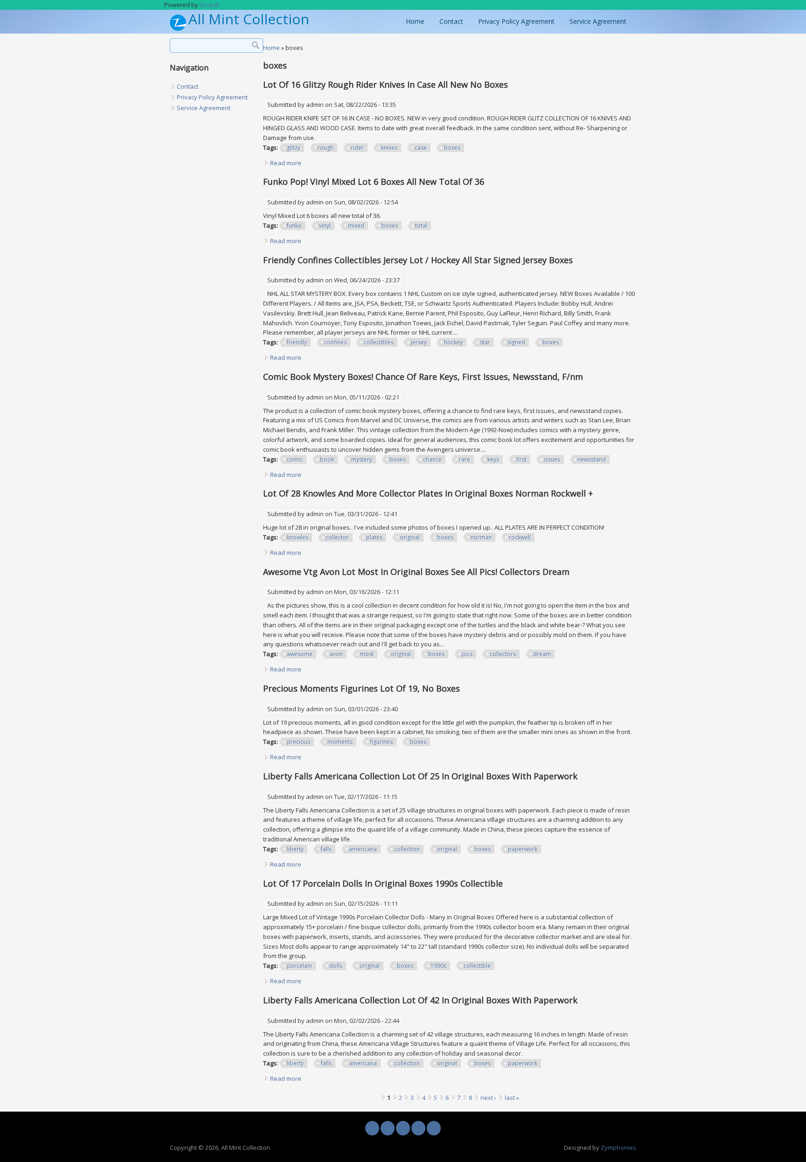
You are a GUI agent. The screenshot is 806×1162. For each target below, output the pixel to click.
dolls (335, 966)
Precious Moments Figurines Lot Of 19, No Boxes (361, 688)
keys (493, 459)
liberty (295, 849)
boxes (452, 148)
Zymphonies (618, 1147)
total (421, 226)
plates (374, 537)
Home (415, 21)
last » (512, 1097)
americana (363, 849)
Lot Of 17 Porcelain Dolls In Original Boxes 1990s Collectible (383, 883)
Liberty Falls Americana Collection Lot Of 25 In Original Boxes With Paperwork (420, 776)
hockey (453, 342)
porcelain (299, 966)
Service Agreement (598, 21)
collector (337, 537)
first (521, 459)
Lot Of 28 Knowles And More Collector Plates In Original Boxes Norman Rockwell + (428, 493)
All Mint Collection (248, 19)
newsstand (591, 459)
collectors (503, 654)
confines (335, 342)
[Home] (178, 28)
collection (407, 849)
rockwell (520, 537)
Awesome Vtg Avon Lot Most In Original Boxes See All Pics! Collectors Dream (416, 571)
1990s (438, 966)
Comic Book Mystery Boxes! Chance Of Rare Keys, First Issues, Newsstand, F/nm (423, 376)
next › (488, 1097)
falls (326, 849)
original (410, 537)
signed (516, 342)
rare (464, 459)
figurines (381, 742)
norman (481, 537)
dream (542, 654)
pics (467, 654)
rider (357, 148)
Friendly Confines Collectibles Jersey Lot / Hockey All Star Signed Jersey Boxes (418, 260)
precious (298, 742)
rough (326, 148)
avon (336, 654)
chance (432, 459)
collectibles (379, 342)
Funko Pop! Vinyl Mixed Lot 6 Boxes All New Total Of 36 (373, 181)
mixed (356, 226)
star (485, 342)
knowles (297, 537)
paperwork (522, 849)
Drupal (209, 4)
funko (294, 226)
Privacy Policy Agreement (516, 21)
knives (389, 148)
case (421, 148)
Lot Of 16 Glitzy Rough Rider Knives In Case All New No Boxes (385, 84)
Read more (285, 163)
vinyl (325, 226)
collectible (477, 966)
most (367, 654)
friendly (297, 342)
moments (340, 742)
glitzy (293, 148)
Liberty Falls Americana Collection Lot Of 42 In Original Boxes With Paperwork (420, 1000)
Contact (451, 21)
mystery (361, 459)
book (327, 459)
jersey (419, 342)
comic (295, 459)
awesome (300, 654)
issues (552, 459)
